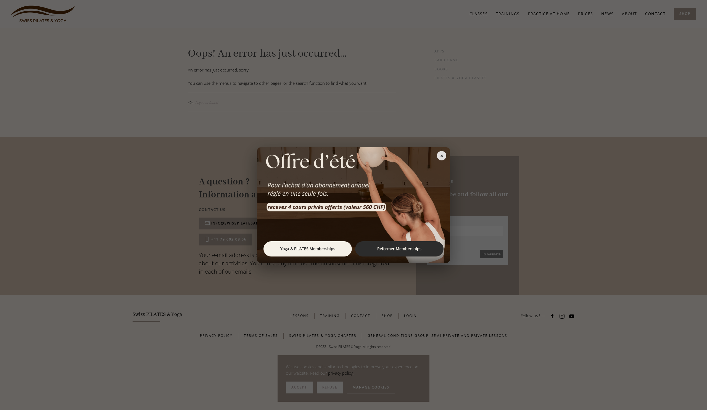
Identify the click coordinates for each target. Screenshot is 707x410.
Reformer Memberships (399, 248)
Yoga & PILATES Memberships (307, 248)
